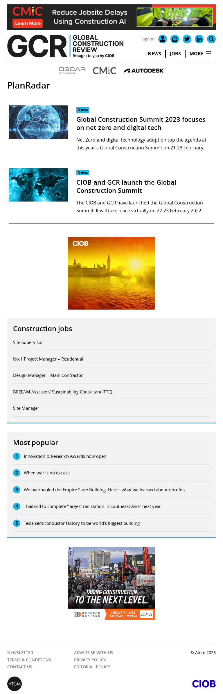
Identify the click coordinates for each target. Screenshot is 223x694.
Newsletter (20, 652)
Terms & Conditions (29, 660)
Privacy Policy (90, 660)
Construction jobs (42, 328)
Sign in (148, 39)
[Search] (211, 39)
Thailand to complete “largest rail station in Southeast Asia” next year (92, 506)
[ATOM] (59, 684)
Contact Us (19, 667)
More (197, 53)
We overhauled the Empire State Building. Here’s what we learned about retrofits (104, 489)
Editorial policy (92, 667)
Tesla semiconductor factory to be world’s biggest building (82, 523)
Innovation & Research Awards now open (65, 456)
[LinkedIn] (199, 39)
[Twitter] (187, 39)
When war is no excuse (47, 473)
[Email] (174, 39)
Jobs (175, 53)
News (154, 53)
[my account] (162, 39)
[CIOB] (164, 684)
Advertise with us (93, 652)
